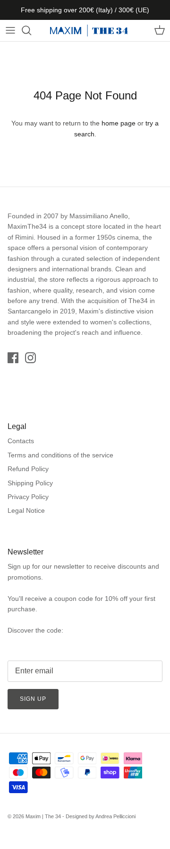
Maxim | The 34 (43, 816)
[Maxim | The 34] (89, 30)
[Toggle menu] (10, 30)
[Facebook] (13, 357)
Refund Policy (28, 469)
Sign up (33, 699)
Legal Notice (26, 510)
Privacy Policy (28, 496)
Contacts (21, 441)
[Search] (31, 30)
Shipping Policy (30, 483)
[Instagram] (30, 357)
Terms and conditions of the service (60, 455)
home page (119, 123)
